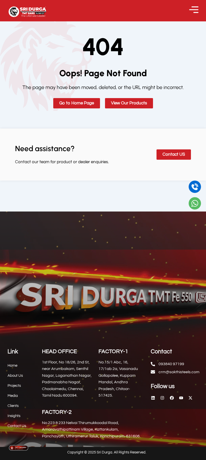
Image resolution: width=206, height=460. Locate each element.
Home (12, 365)
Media (13, 396)
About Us (15, 376)
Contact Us (17, 426)
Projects (14, 386)
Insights (14, 416)
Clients (13, 406)
